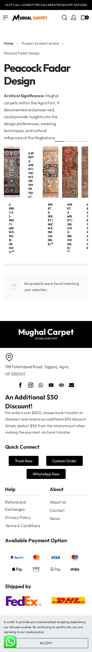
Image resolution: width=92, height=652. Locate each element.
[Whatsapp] (40, 385)
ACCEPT (46, 643)
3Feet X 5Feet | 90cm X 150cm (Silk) (50, 224)
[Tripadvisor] (61, 385)
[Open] (90, 17)
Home (9, 43)
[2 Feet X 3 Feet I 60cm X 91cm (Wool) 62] (12, 171)
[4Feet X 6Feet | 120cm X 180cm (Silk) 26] (70, 171)
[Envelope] (71, 385)
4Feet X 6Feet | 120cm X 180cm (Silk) (69, 228)
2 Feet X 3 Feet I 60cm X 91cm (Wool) (11, 228)
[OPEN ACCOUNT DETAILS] (73, 17)
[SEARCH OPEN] (64, 17)
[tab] (59, 141)
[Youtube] (51, 385)
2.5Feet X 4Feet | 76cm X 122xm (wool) (31, 175)
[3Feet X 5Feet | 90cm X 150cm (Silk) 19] (51, 171)
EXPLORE (80, 5)
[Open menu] (5, 17)
